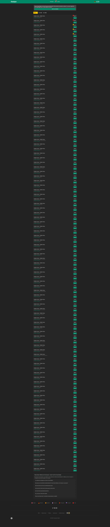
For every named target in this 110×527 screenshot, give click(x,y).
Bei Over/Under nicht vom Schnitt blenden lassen (44, 485)
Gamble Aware (61, 513)
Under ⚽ (44, 12)
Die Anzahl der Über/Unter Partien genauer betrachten (45, 488)
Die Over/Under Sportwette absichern (42, 490)
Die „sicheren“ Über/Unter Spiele (41, 493)
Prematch (52, 1)
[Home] (14, 2)
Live (55, 1)
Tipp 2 (75, 54)
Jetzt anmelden (55, 9)
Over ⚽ (40, 12)
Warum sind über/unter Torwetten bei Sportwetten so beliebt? (46, 496)
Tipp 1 (75, 22)
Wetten (58, 1)
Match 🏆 (35, 12)
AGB (39, 513)
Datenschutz (44, 513)
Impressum (55, 513)
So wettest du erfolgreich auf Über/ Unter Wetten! (44, 480)
